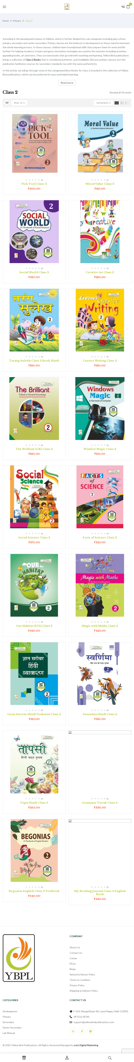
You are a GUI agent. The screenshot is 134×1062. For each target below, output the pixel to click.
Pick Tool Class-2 (34, 183)
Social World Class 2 (34, 272)
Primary (17, 20)
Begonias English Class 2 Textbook (34, 891)
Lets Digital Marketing (86, 1045)
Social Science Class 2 (34, 537)
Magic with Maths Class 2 (100, 625)
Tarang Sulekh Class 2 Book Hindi (34, 360)
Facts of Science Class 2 (100, 537)
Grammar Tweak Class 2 (100, 802)
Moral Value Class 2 (100, 183)
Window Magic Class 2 (100, 449)
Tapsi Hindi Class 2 (34, 802)
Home (6, 20)
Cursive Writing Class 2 (100, 360)
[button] (128, 6)
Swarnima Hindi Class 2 (100, 714)
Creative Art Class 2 (100, 272)
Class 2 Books (33, 59)
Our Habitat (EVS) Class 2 (34, 625)
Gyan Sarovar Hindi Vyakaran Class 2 (34, 714)
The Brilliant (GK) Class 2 (34, 449)
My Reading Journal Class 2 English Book (100, 892)
